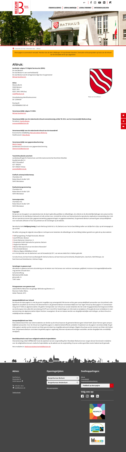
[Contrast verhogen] (110, 3)
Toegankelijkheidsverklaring (89, 381)
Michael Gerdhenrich (19, 77)
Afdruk (83, 377)
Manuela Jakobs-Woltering (38, 133)
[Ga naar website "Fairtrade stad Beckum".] (97, 428)
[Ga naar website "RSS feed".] (97, 395)
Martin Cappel (17, 144)
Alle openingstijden (52, 388)
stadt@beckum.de (18, 94)
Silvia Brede (26, 135)
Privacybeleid (85, 379)
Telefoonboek (16, 392)
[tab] (63, 378)
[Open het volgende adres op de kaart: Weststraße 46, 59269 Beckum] (22, 381)
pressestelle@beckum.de (20, 123)
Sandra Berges (24, 121)
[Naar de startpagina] (21, 7)
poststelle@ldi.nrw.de (19, 169)
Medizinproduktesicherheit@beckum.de (38, 347)
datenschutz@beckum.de (20, 149)
